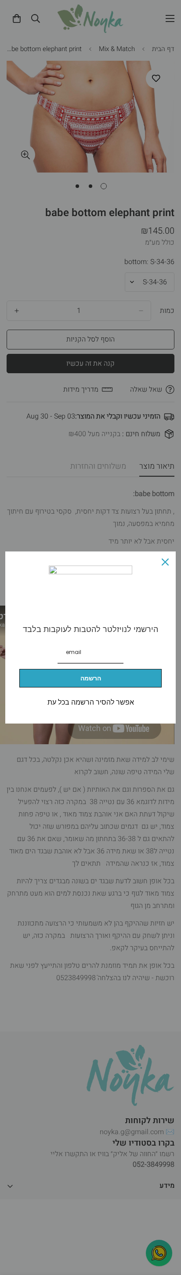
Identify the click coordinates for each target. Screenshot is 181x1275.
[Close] (165, 562)
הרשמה (90, 678)
